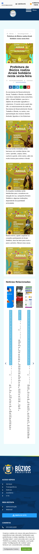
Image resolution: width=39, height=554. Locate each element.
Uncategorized (21, 82)
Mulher (19, 315)
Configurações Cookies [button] (11, 549)
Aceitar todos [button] (26, 549)
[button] (10, 87)
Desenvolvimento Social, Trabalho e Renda (10, 337)
